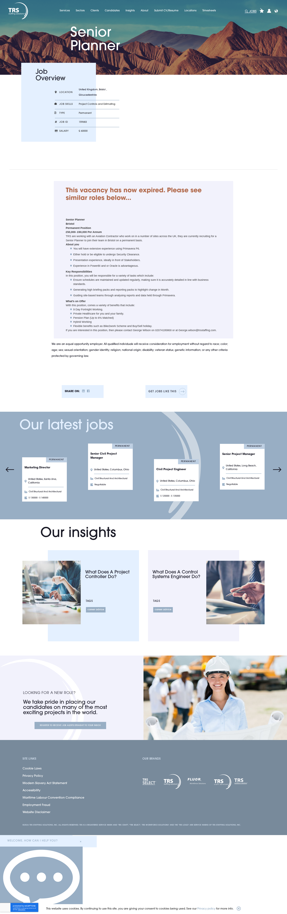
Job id (63, 122)
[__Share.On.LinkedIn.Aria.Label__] (83, 392)
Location (66, 92)
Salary (64, 131)
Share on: (72, 391)
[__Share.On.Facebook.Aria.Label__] (88, 392)
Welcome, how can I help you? (32, 841)
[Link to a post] (51, 592)
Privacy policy (206, 909)
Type (62, 113)
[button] (239, 909)
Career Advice (95, 609)
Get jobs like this (162, 391)
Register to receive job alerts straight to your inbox (70, 725)
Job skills (66, 104)
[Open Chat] (41, 880)
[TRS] (17, 11)
